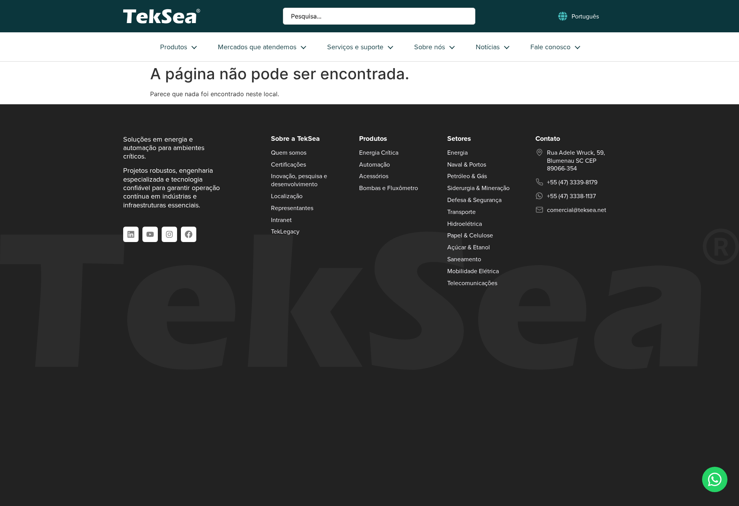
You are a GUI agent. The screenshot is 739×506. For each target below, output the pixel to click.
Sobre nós (429, 47)
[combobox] (379, 16)
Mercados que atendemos (257, 47)
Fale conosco (550, 47)
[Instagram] (169, 234)
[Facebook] (188, 234)
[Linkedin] (131, 234)
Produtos (173, 47)
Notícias (488, 47)
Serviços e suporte (355, 47)
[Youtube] (150, 234)
